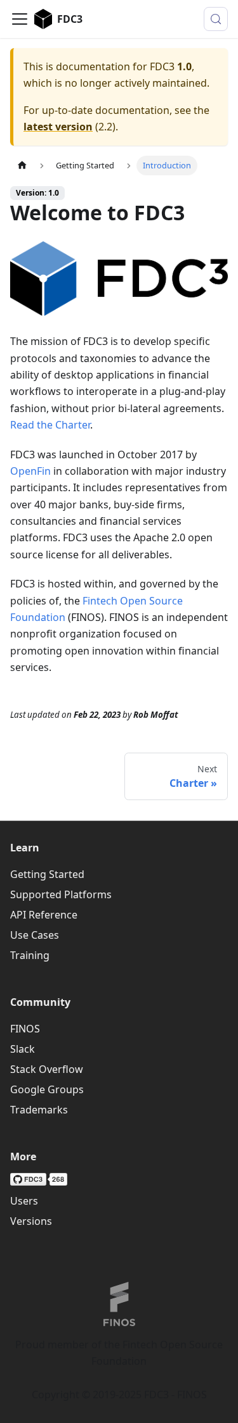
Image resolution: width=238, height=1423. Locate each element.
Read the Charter (50, 425)
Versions (31, 1221)
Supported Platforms (61, 894)
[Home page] (22, 165)
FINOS (25, 1029)
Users (24, 1201)
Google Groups (47, 1089)
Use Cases (34, 935)
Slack (22, 1049)
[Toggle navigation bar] (19, 18)
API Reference (43, 915)
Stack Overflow (46, 1069)
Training (30, 955)
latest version (58, 127)
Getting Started (47, 874)
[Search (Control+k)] (216, 19)
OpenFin (30, 471)
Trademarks (39, 1110)
